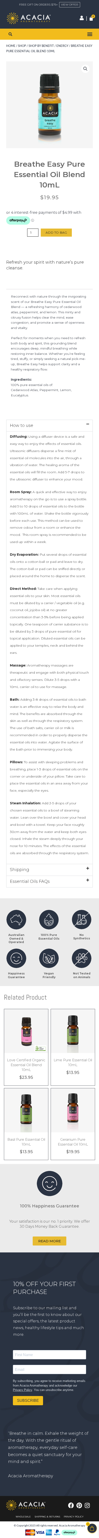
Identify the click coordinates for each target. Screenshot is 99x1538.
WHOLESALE (23, 1516)
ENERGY (62, 46)
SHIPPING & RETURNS (47, 1516)
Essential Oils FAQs (30, 881)
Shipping (19, 869)
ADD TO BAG (56, 232)
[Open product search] (10, 34)
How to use (21, 425)
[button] (90, 34)
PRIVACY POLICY (74, 1516)
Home (10, 46)
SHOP (22, 46)
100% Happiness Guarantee (49, 1206)
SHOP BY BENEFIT (41, 46)
